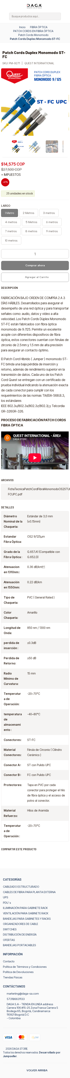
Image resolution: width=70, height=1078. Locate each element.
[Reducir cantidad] (4, 253)
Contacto (9, 961)
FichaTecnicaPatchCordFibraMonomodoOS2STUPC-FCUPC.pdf (38, 491)
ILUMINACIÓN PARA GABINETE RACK (25, 908)
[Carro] (65, 16)
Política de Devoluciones (18, 972)
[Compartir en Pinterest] (30, 856)
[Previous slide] (4, 146)
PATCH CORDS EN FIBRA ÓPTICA (33, 31)
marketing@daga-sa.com (23, 993)
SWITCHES (10, 929)
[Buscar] (58, 16)
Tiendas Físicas (12, 977)
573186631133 (16, 999)
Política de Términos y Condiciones (25, 967)
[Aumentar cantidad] (66, 253)
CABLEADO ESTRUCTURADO (21, 886)
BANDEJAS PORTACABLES (19, 945)
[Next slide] (66, 146)
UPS (5, 897)
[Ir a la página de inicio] (35, 6)
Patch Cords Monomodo (33, 35)
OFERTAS (9, 940)
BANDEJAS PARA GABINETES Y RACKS (27, 918)
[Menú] (4, 16)
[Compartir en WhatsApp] (21, 856)
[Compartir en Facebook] (4, 856)
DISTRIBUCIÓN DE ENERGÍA (20, 934)
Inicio (22, 27)
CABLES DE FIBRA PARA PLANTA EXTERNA (29, 892)
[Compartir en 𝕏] (13, 856)
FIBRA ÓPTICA (38, 27)
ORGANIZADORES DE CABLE (20, 924)
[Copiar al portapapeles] (39, 856)
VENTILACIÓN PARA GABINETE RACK (25, 913)
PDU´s (7, 902)
